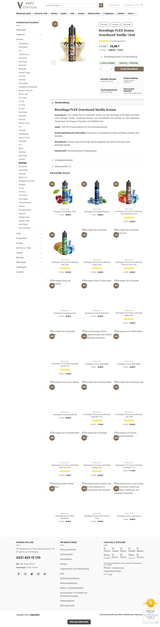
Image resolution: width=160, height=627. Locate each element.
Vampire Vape (24, 217)
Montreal (22, 152)
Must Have (23, 156)
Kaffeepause (23, 134)
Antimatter (23, 58)
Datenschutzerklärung (69, 578)
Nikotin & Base (94, 13)
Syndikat (22, 185)
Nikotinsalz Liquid (23, 13)
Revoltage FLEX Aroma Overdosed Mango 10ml (97, 466)
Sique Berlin (23, 170)
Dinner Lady (23, 94)
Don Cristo (23, 98)
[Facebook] (18, 573)
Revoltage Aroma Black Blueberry (97, 212)
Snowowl (22, 174)
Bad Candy (23, 62)
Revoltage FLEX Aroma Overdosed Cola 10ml (129, 415)
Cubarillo (22, 80)
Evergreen (22, 116)
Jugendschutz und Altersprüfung (74, 569)
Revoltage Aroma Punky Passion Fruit (97, 517)
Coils (72, 13)
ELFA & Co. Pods (40, 13)
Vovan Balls (23, 224)
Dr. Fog (21, 101)
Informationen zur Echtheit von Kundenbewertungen (73, 594)
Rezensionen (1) (63, 166)
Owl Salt (22, 159)
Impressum (138, 615)
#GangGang (23, 43)
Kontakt (63, 564)
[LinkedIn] (44, 573)
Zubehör (120, 13)
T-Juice (21, 188)
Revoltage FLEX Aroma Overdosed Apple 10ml (129, 314)
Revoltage (23, 163)
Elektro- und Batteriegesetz (71, 588)
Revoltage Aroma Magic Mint (65, 313)
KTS (20, 145)
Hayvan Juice (24, 123)
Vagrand (22, 214)
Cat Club (22, 76)
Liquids (63, 13)
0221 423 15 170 (28, 557)
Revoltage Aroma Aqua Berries (65, 415)
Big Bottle (22, 69)
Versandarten (66, 559)
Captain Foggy (24, 72)
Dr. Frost (22, 105)
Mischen (20, 257)
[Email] (38, 573)
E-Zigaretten (109, 13)
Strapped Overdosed (26, 181)
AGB (62, 573)
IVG (20, 127)
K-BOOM (22, 130)
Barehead (22, 65)
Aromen (81, 13)
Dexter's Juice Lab (25, 91)
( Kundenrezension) (117, 41)
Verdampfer (21, 267)
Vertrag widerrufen (68, 549)
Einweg (54, 13)
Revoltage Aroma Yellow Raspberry (65, 517)
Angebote (20, 34)
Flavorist (22, 119)
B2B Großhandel (67, 605)
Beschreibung (62, 102)
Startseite (104, 24)
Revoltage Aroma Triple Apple (97, 364)
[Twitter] (31, 573)
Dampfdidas (23, 83)
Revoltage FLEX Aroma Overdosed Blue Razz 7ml (97, 415)
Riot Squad (23, 166)
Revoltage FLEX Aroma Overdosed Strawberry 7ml (129, 466)
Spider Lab (23, 177)
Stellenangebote (67, 601)
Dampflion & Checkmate (28, 87)
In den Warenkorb (129, 69)
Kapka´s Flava (24, 138)
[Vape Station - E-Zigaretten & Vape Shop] (28, 5)
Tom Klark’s (23, 195)
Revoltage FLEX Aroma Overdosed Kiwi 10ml (65, 263)
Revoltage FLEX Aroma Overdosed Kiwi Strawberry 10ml (129, 212)
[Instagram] (25, 573)
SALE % (131, 13)
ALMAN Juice (24, 54)
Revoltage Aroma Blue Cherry (65, 212)
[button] (134, 5)
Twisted (22, 206)
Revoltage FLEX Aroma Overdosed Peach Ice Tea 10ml (129, 263)
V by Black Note (25, 210)
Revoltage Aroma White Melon (129, 364)
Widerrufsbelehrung (68, 583)
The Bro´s (22, 192)
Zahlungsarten (66, 554)
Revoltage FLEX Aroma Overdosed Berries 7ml (65, 365)
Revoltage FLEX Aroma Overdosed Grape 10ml (97, 263)
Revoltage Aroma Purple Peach (97, 313)
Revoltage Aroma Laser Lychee (129, 516)
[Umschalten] (41, 34)
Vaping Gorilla (24, 221)
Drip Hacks (23, 112)
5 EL (20, 51)
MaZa (21, 148)
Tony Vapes (23, 199)
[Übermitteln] (101, 5)
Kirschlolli (22, 141)
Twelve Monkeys (25, 203)
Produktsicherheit (64, 160)
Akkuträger (21, 30)
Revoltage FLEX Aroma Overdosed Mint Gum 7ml (65, 466)
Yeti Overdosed (24, 228)
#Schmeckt (23, 47)
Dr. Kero (22, 109)
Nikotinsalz (21, 262)
